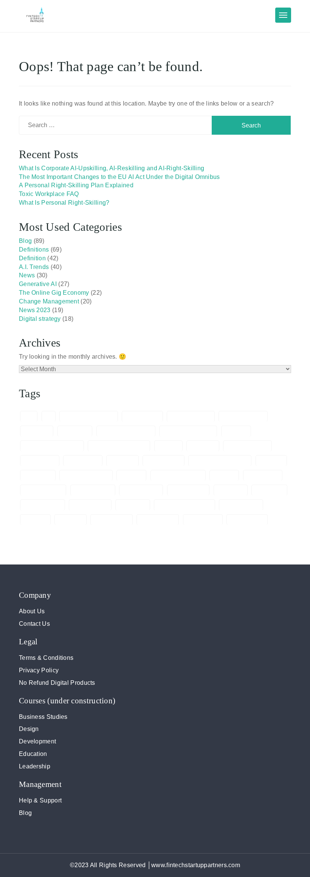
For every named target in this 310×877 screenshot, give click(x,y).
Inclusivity (231, 490)
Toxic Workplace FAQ (49, 194)
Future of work (43, 490)
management (90, 505)
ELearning (38, 476)
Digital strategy (40, 319)
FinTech (224, 476)
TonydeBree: (247, 520)
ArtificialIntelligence (188, 431)
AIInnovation (142, 417)
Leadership (34, 766)
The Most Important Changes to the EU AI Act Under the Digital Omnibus (119, 177)
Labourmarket (42, 505)
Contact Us (34, 623)
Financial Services (178, 476)
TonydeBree (203, 520)
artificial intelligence (125, 431)
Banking (236, 431)
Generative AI (38, 284)
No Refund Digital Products (57, 683)
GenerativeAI (188, 490)
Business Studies (43, 717)
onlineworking (241, 505)
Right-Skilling (157, 520)
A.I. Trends (34, 267)
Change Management (49, 301)
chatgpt (168, 446)
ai (48, 417)
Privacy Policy (39, 670)
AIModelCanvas (243, 417)
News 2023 (35, 310)
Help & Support (40, 800)
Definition (32, 258)
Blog (25, 241)
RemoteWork (111, 520)
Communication (247, 446)
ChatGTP (202, 446)
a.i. (29, 417)
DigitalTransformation (219, 461)
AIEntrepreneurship (88, 417)
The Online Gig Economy (54, 292)
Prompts (35, 520)
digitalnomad (163, 461)
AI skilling (36, 431)
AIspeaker (75, 431)
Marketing (132, 505)
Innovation (269, 490)
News (27, 275)
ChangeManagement (119, 446)
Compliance (39, 461)
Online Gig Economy (184, 505)
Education (33, 754)
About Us (32, 611)
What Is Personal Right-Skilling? (64, 202)
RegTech (70, 520)
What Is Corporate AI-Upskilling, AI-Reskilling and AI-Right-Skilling (111, 168)
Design (29, 729)
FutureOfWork (93, 490)
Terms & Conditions (46, 658)
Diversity (271, 461)
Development (37, 741)
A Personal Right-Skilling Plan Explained (76, 185)
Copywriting (82, 461)
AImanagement (191, 417)
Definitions (34, 249)
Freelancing (262, 476)
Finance (131, 476)
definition (122, 461)
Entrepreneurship (86, 476)
